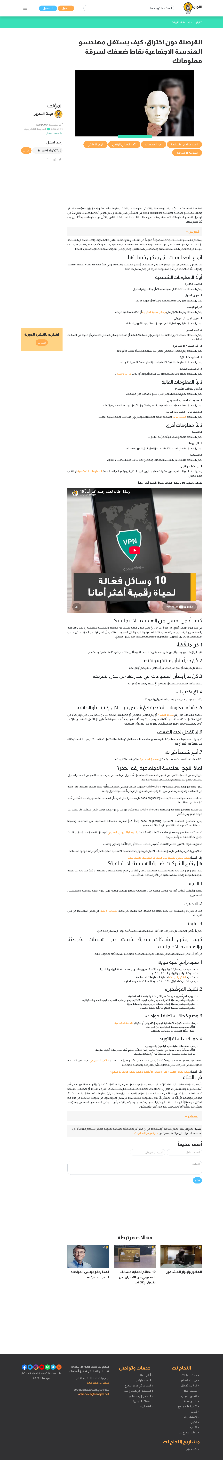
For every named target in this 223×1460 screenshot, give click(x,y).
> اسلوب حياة (191, 1390)
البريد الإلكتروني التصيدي (122, 832)
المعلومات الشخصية (89, 471)
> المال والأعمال (190, 1385)
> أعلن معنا (146, 1375)
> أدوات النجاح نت (189, 1432)
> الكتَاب (194, 1427)
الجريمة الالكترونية (35, 128)
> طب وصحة (191, 1401)
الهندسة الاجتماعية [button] (187, 152)
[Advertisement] (134, 179)
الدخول (66, 8)
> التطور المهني (190, 1396)
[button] (134, 231)
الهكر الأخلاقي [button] (96, 144)
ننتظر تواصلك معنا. (98, 1382)
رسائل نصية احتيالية (154, 312)
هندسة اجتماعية (124, 1023)
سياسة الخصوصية (47, 1373)
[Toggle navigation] (25, 8)
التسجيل (48, 8)
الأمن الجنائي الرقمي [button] (124, 144)
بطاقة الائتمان (166, 714)
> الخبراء (194, 1422)
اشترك (42, 342)
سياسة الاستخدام (29, 1373)
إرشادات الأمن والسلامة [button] (184, 144)
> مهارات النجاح (190, 1380)
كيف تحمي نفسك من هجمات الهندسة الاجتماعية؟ (159, 857)
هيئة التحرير (43, 114)
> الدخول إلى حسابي (141, 1396)
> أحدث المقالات (190, 1375)
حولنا (59, 1373)
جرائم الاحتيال (124, 373)
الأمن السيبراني (99, 1060)
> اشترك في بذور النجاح (139, 1385)
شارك (26, 150)
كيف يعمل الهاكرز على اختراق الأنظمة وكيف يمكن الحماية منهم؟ (150, 1071)
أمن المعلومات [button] (153, 144)
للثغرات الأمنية (108, 910)
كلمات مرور (179, 416)
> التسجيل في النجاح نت (138, 1390)
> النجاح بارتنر (144, 1380)
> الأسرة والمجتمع (188, 1406)
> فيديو (195, 1411)
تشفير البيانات (177, 977)
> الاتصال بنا (146, 1406)
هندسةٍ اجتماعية (149, 759)
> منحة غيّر (192, 1449)
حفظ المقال (53, 133)
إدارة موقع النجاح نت (146, 1133)
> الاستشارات (191, 1416)
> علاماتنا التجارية (143, 1401)
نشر (197, 1180)
